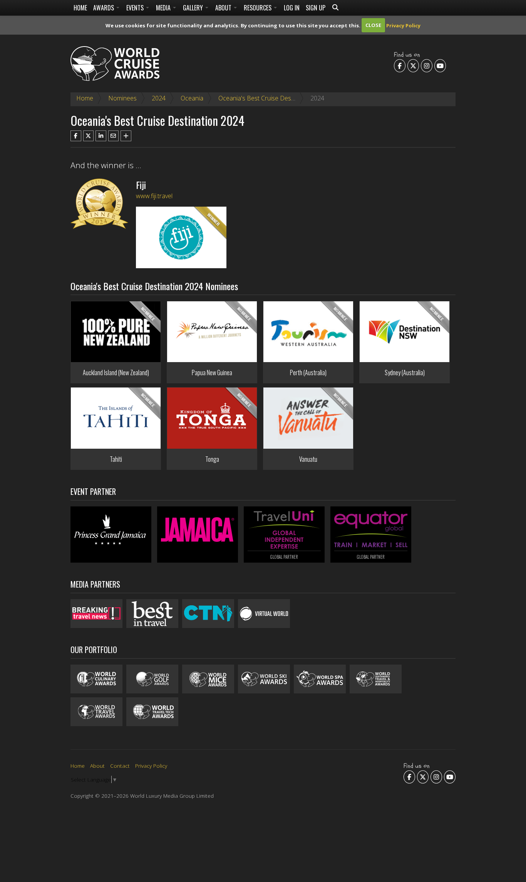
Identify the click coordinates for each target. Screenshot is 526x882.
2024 (159, 98)
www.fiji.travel (154, 196)
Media (164, 7)
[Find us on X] (413, 65)
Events (135, 7)
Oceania (192, 98)
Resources (258, 7)
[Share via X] (89, 136)
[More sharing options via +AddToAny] (126, 136)
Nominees (122, 98)
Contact (120, 765)
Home (80, 7)
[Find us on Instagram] (426, 65)
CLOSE (373, 25)
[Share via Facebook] (76, 136)
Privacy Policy (403, 25)
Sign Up (315, 7)
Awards (104, 7)
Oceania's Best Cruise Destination (265, 98)
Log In (292, 7)
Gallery (193, 7)
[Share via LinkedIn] (101, 136)
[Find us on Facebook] (399, 65)
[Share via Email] (114, 136)
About (224, 7)
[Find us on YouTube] (440, 65)
